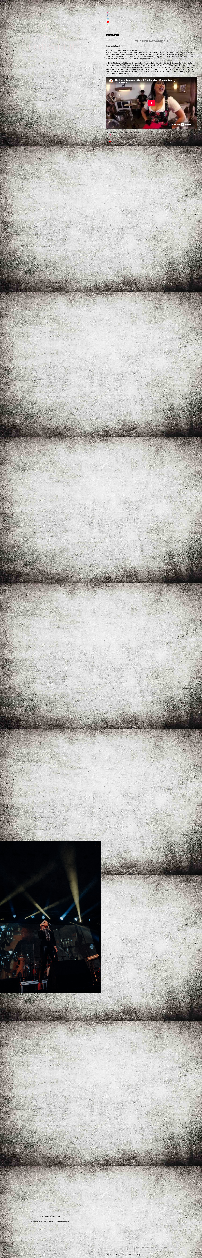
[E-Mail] (108, 19)
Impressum (117, 1254)
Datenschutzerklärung (131, 1254)
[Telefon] (107, 29)
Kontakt (109, 1254)
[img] (50, 35)
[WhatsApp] (107, 25)
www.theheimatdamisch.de (129, 132)
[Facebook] (107, 15)
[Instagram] (107, 12)
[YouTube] (108, 22)
